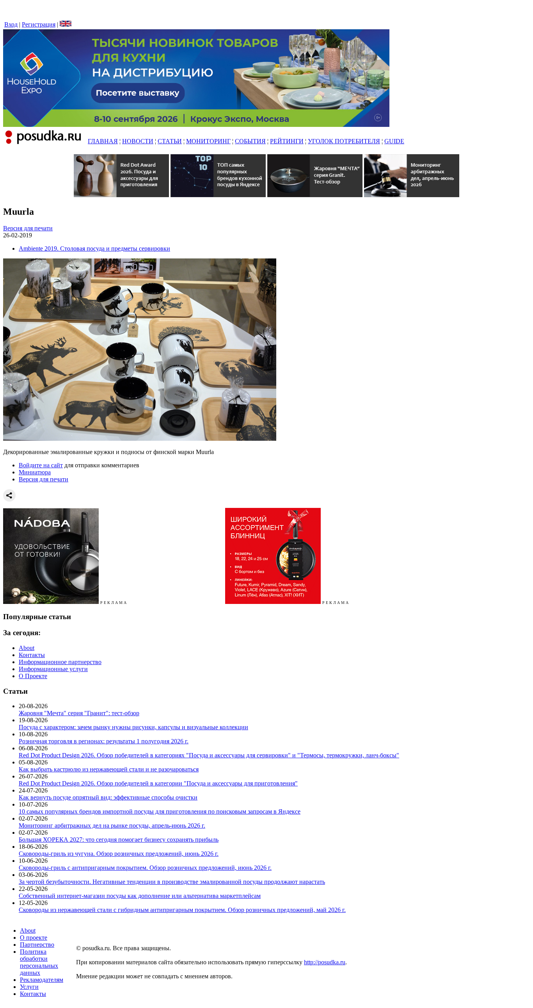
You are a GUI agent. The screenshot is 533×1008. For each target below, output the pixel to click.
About (26, 648)
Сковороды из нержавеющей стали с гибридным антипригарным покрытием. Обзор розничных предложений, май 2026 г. (182, 909)
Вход (11, 24)
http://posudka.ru (324, 962)
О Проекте (33, 676)
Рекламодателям (41, 979)
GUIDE (394, 141)
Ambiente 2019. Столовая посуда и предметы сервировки (94, 248)
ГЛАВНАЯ (103, 141)
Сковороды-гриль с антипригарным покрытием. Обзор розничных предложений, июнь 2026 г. (145, 867)
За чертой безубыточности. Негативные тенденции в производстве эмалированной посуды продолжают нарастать (172, 881)
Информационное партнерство (60, 662)
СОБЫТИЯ (250, 141)
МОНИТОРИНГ (208, 141)
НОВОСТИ (137, 141)
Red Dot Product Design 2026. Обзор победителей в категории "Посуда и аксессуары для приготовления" (158, 783)
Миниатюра (35, 472)
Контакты (32, 655)
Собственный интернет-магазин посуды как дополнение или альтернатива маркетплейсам (140, 895)
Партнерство (37, 944)
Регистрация (38, 24)
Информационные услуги (53, 669)
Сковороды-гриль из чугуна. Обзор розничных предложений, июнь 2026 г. (119, 853)
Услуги (29, 986)
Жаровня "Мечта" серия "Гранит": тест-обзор (79, 713)
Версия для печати (28, 228)
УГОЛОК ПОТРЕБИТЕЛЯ (344, 141)
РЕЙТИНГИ (287, 141)
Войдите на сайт (41, 465)
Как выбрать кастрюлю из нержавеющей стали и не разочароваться (109, 769)
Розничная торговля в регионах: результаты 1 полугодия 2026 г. (103, 741)
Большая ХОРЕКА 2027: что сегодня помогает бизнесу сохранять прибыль (119, 839)
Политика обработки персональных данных (39, 962)
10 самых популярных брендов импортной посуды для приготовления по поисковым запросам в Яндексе (159, 811)
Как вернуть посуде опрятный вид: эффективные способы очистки (108, 797)
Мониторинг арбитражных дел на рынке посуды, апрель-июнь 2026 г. (112, 825)
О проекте (33, 937)
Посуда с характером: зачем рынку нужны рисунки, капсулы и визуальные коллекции (133, 727)
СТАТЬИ (170, 141)
